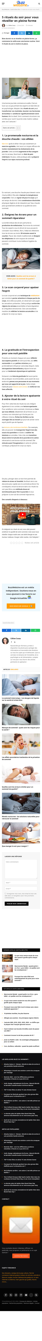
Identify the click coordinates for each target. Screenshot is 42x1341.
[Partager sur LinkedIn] (29, 33)
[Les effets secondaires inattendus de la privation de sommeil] (21, 744)
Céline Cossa (11, 25)
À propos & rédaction (26, 1301)
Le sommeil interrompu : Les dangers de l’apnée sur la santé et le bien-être (20, 699)
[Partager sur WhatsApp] (36, 33)
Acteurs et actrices (26, 1275)
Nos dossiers (6, 1273)
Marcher (5, 144)
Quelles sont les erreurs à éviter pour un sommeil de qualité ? (17, 788)
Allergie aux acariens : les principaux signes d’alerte (21, 1018)
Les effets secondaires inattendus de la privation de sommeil (21, 758)
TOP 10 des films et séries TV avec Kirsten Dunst (20, 1090)
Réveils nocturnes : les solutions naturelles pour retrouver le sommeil (20, 817)
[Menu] (3, 3)
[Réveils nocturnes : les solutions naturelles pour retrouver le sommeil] (21, 803)
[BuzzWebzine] (21, 3)
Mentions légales (29, 1303)
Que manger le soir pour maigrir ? (15, 846)
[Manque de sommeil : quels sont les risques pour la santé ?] (21, 714)
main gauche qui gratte (23, 1279)
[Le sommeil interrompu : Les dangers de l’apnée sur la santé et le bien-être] (21, 684)
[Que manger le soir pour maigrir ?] (21, 833)
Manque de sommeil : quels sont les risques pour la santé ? (21, 729)
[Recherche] (39, 3)
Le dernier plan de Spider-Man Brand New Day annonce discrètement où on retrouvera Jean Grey (21, 1114)
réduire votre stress (20, 387)
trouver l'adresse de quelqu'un (23, 1277)
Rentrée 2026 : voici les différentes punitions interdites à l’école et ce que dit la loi (19, 1078)
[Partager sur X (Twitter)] (21, 33)
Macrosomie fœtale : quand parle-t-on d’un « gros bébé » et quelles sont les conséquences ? (27, 968)
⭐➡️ (21, 606)
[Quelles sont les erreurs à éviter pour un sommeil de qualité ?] (21, 773)
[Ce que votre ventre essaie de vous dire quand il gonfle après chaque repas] (7, 958)
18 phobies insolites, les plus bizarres (16, 1013)
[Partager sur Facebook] (14, 33)
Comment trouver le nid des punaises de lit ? (19, 1035)
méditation (35, 295)
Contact (37, 1303)
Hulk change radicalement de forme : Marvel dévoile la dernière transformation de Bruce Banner (21, 1084)
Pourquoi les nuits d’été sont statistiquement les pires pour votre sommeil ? (27, 978)
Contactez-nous (21, 1256)
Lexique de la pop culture (19, 1273)
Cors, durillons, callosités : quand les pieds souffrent (21, 1046)
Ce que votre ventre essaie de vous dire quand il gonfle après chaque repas (26, 957)
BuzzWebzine (5, 9)
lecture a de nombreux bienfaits (16, 427)
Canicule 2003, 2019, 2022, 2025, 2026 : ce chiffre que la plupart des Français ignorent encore (21, 1023)
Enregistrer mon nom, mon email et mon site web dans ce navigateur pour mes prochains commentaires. (20, 896)
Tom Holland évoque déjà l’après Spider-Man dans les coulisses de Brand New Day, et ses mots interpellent (22, 1108)
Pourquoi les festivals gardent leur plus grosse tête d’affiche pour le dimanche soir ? (21, 1095)
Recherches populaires (15, 1303)
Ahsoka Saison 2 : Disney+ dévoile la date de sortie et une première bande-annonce (22, 1065)
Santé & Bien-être (15, 9)
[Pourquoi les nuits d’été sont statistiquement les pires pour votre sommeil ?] (7, 979)
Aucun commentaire (9, 28)
